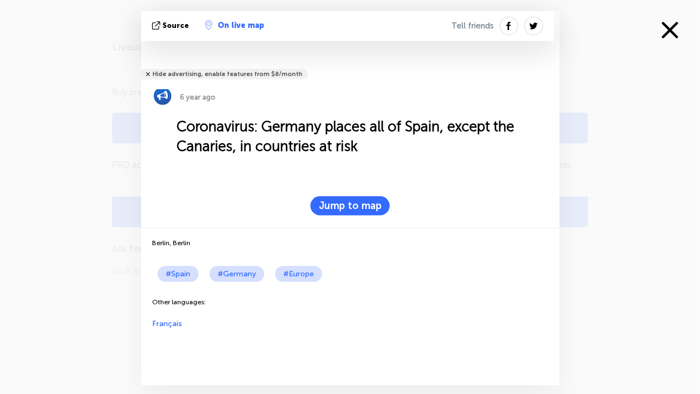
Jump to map (350, 206)
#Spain (178, 274)
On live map (241, 25)
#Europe (298, 274)
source (175, 25)
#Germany (237, 274)
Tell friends (472, 26)
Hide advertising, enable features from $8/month (227, 74)
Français (167, 323)
